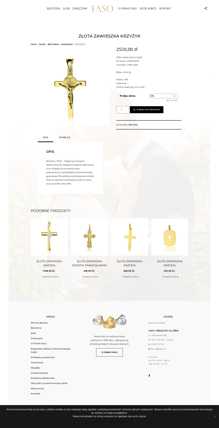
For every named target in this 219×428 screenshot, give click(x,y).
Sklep (42, 44)
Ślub (33, 333)
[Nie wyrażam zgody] (214, 416)
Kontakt (165, 8)
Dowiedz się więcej (118, 422)
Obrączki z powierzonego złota (49, 383)
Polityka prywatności (43, 357)
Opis (45, 137)
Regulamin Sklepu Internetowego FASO (50, 350)
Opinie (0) (64, 137)
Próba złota (127, 95)
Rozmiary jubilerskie (43, 378)
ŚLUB (66, 8)
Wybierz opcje (50, 277)
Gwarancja (37, 362)
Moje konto (148, 8)
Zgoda (95, 422)
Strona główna (39, 322)
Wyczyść (172, 100)
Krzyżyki (133, 124)
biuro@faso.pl (158, 349)
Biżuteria (53, 8)
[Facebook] (151, 375)
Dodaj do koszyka (148, 109)
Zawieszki (67, 44)
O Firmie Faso (127, 8)
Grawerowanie (39, 373)
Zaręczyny (79, 8)
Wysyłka (35, 368)
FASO (34, 44)
